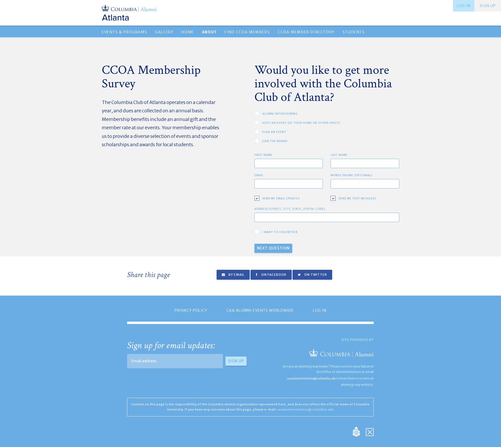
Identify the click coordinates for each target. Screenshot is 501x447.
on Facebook (273, 275)
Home (187, 32)
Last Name (339, 155)
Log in (463, 5)
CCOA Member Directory (306, 32)
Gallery (164, 32)
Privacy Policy (191, 310)
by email (236, 275)
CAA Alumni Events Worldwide (260, 310)
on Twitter (315, 275)
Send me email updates (281, 198)
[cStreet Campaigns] (370, 431)
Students (354, 32)
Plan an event (274, 132)
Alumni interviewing (280, 113)
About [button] (209, 32)
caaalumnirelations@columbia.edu (311, 378)
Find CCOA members (247, 32)
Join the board (274, 141)
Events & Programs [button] (124, 32)
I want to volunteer (280, 232)
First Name (263, 155)
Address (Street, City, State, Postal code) (289, 209)
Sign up (488, 5)
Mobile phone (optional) (351, 175)
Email (259, 175)
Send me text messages (357, 198)
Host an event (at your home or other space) (301, 123)
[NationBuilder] (359, 431)
